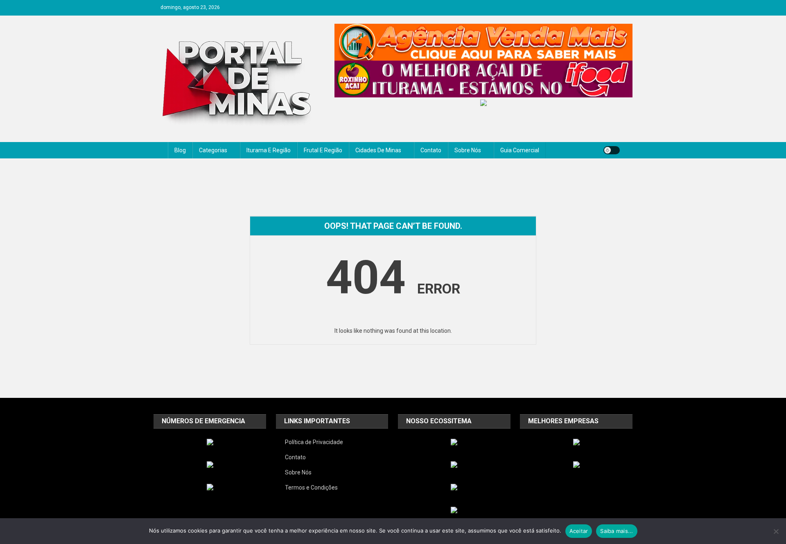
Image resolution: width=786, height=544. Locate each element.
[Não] (776, 531)
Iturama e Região (268, 150)
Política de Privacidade (314, 442)
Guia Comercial (519, 150)
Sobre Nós (467, 150)
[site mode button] (611, 150)
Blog (180, 150)
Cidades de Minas (378, 150)
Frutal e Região (323, 150)
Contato (430, 150)
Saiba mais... (616, 531)
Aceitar (578, 531)
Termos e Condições (311, 487)
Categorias (213, 150)
